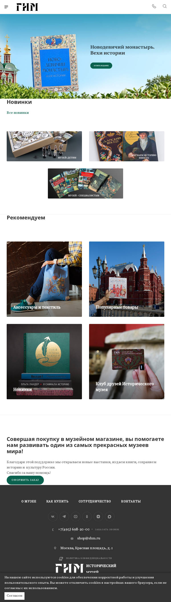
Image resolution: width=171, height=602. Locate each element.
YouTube (75, 516)
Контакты (131, 501)
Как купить (57, 501)
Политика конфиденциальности (89, 558)
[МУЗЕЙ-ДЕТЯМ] (44, 146)
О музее (28, 501)
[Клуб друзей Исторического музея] (126, 361)
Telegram (64, 516)
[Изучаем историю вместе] (126, 146)
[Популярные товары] (126, 279)
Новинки (22, 390)
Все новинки (18, 113)
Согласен (14, 596)
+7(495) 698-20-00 (74, 529)
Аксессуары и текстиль (37, 307)
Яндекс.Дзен (98, 516)
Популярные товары (117, 307)
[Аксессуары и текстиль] (44, 279)
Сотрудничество (95, 501)
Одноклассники (87, 516)
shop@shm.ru (88, 538)
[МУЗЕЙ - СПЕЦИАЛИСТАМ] (85, 183)
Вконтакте (53, 516)
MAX (109, 516)
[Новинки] (44, 361)
